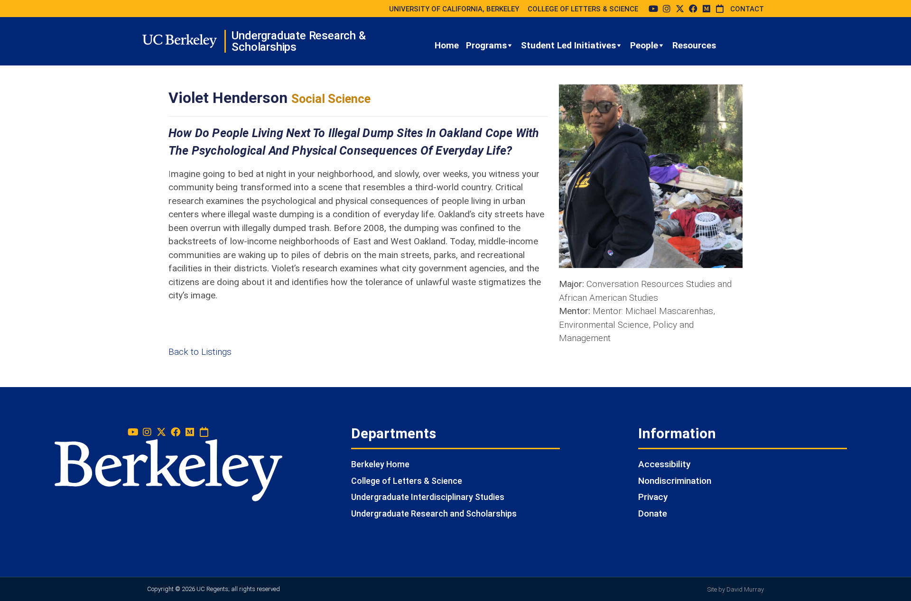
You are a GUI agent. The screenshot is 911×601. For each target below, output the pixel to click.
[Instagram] (666, 8)
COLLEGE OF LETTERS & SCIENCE (583, 9)
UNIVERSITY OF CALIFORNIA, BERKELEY (454, 9)
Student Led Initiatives (568, 45)
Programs (486, 45)
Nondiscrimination (674, 480)
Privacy (653, 496)
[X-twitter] (680, 8)
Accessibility (664, 464)
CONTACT (747, 9)
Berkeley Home (380, 464)
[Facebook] (693, 8)
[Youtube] (653, 8)
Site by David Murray (735, 589)
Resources (694, 45)
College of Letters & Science (406, 481)
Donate (652, 513)
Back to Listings (200, 351)
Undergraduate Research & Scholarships (298, 41)
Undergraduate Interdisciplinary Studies (427, 497)
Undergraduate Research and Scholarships (434, 513)
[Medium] (706, 8)
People (644, 45)
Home (447, 45)
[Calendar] (719, 8)
